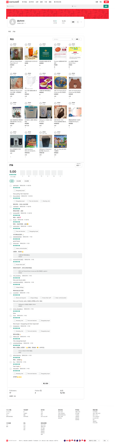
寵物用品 (43, 432)
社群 (24, 426)
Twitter (7, 413)
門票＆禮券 (95, 422)
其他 (24, 425)
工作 (7, 425)
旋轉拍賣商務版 (9, 416)
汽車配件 (25, 413)
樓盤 (24, 414)
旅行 (94, 419)
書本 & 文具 (95, 414)
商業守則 (56, 440)
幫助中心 (21, 440)
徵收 (24, 429)
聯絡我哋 (25, 440)
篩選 (77, 39)
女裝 (42, 411)
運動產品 (43, 431)
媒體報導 (30, 440)
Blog (7, 414)
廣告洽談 (44, 440)
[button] (21, 23)
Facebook (8, 411)
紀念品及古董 (95, 418)
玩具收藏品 (95, 411)
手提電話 (77, 414)
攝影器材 (77, 418)
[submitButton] (106, 6)
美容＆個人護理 (44, 416)
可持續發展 (35, 440)
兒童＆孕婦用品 (61, 413)
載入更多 (45, 383)
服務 (7, 426)
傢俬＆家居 (43, 425)
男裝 (42, 414)
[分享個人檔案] (77, 21)
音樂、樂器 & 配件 (96, 413)
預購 (24, 428)
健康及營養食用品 (62, 414)
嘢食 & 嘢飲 (60, 416)
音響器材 (77, 416)
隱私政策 (51, 440)
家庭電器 (43, 429)
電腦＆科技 (43, 426)
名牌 (42, 413)
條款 (48, 440)
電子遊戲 (43, 428)
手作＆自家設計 (96, 416)
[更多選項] (81, 22)
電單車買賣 (25, 416)
